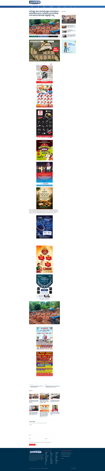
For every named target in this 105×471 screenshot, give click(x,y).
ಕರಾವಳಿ (46, 461)
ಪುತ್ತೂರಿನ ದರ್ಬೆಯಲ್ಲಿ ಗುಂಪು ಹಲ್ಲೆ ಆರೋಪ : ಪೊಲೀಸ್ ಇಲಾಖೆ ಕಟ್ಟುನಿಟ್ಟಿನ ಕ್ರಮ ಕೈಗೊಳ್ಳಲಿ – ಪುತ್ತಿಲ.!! (44, 401)
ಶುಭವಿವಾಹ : (56, 460)
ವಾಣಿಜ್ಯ (56, 457)
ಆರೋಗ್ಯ (46, 457)
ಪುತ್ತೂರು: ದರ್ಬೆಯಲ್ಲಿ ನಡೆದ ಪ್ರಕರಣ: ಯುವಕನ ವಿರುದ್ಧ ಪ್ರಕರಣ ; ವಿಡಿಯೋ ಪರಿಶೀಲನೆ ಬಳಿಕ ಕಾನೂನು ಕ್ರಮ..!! (33, 413)
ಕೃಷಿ (45, 462)
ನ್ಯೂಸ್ (32, 6)
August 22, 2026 (31, 403)
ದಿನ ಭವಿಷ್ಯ (51, 453)
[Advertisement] (61, 3)
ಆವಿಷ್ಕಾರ (46, 458)
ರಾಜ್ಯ (38, 6)
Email (30, 438)
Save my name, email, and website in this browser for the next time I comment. (40, 442)
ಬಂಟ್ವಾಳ (51, 460)
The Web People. (46, 468)
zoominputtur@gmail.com (66, 456)
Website (46, 438)
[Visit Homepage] (35, 3)
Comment (30, 424)
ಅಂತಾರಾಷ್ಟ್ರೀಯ (51, 6)
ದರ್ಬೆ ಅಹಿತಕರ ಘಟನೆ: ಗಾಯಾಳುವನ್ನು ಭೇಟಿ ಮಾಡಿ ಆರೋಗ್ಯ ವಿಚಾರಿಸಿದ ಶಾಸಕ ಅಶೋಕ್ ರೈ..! (33, 401)
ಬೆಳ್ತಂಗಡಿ (51, 463)
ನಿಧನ (51, 456)
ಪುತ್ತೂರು (36, 17)
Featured (34, 17)
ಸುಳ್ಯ (55, 463)
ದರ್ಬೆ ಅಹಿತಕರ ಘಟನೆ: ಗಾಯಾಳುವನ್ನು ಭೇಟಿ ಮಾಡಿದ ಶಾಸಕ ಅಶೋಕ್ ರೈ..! (71, 31)
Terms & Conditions (73, 468)
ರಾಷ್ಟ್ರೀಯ (44, 6)
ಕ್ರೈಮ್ (65, 6)
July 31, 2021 (30, 17)
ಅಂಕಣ (46, 454)
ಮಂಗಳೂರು (56, 452)
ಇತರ (70, 6)
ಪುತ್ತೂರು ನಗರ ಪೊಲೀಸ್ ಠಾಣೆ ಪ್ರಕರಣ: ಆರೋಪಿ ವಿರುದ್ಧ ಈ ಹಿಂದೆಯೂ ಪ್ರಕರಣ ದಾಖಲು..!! (55, 413)
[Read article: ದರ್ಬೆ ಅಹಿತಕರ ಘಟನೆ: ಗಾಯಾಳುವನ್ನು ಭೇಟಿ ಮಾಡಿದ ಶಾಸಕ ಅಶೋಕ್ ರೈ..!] (55, 396)
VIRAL (46, 453)
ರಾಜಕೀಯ (59, 6)
